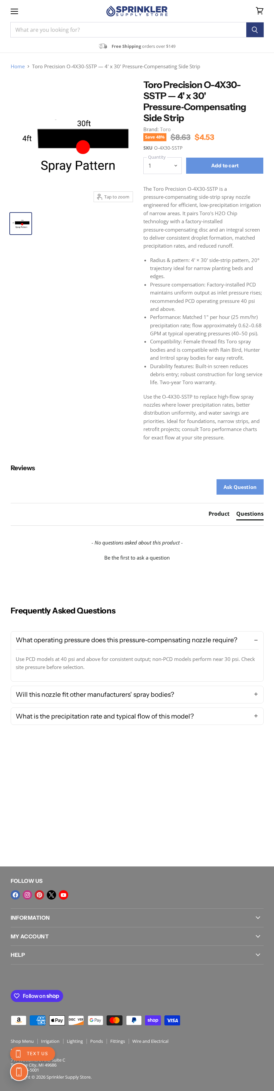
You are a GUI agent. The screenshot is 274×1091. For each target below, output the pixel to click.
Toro (165, 129)
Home (18, 66)
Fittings (117, 1041)
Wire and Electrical (150, 1041)
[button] (137, 557)
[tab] (219, 515)
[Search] (255, 29)
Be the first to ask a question (137, 557)
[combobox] (128, 29)
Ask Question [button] (240, 487)
